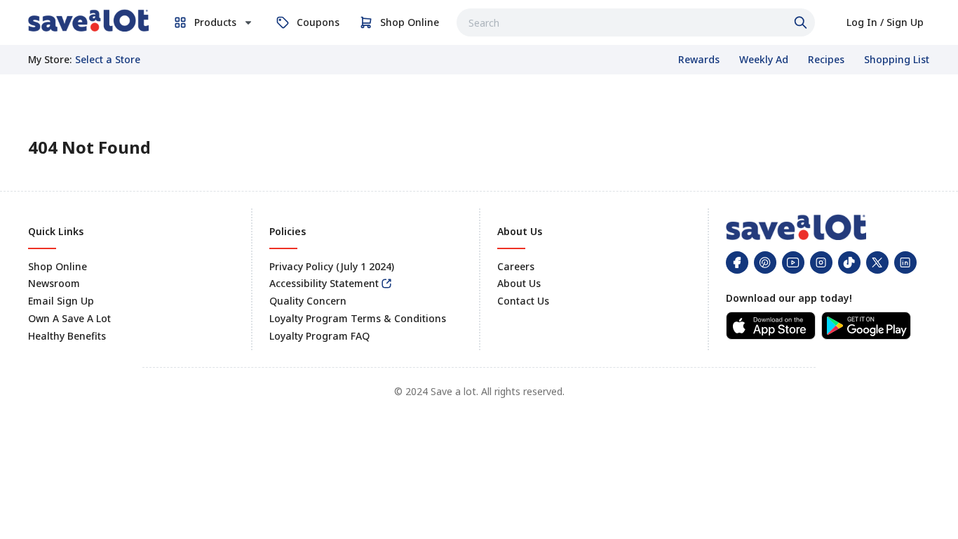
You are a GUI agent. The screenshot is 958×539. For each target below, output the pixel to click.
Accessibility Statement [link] (324, 283)
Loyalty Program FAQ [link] (319, 335)
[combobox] (636, 22)
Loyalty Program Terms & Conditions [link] (357, 318)
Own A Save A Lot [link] (69, 318)
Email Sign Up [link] (61, 300)
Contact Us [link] (523, 300)
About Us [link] (519, 283)
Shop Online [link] (57, 266)
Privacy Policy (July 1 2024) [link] (331, 266)
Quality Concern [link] (307, 300)
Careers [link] (515, 266)
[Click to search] (802, 22)
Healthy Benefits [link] (67, 335)
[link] (88, 20)
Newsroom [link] (54, 283)
